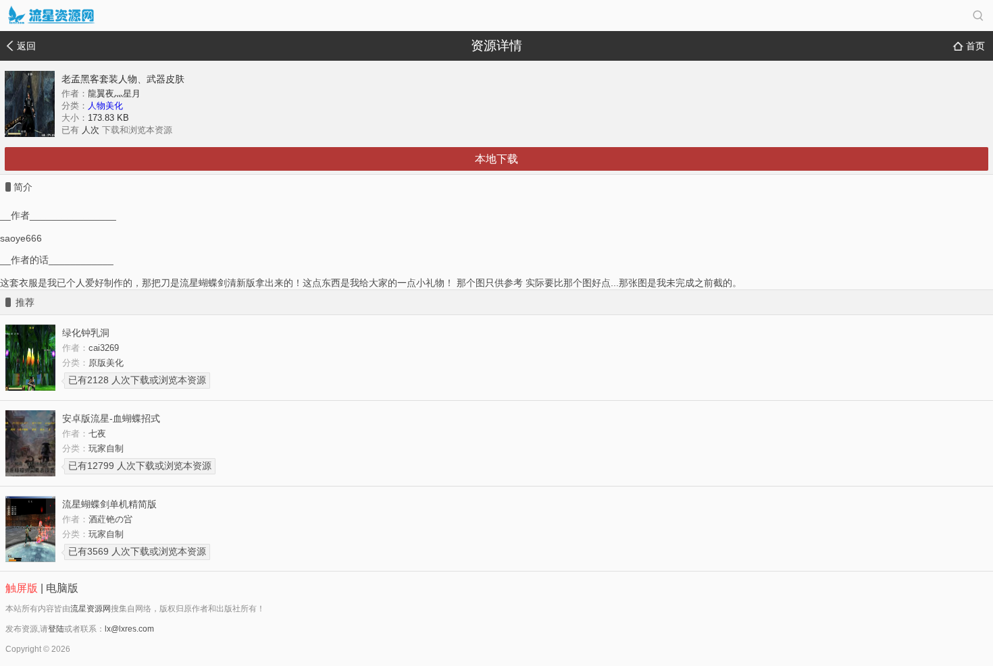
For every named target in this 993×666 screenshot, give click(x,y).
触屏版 (21, 588)
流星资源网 (90, 608)
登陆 (56, 629)
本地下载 (496, 159)
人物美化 (105, 106)
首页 (975, 45)
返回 (26, 45)
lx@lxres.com (129, 629)
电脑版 (62, 588)
